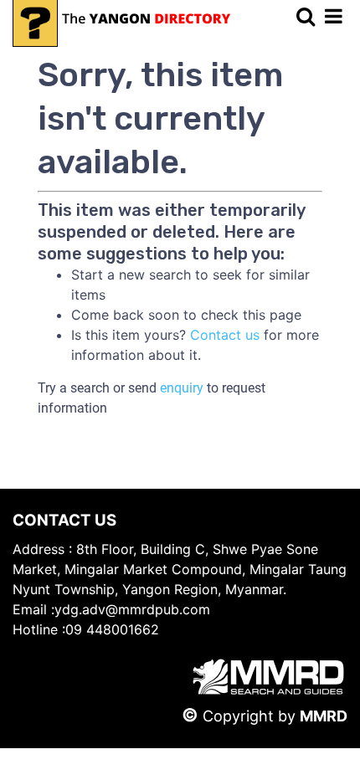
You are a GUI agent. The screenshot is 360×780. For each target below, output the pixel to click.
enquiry (181, 388)
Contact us (225, 334)
